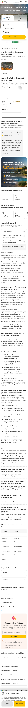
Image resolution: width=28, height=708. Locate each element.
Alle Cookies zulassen (19, 704)
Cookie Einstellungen (7, 704)
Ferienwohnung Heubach (9, 103)
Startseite (3, 48)
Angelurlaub (15, 48)
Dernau (3, 72)
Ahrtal (8, 48)
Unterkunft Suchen (14, 36)
